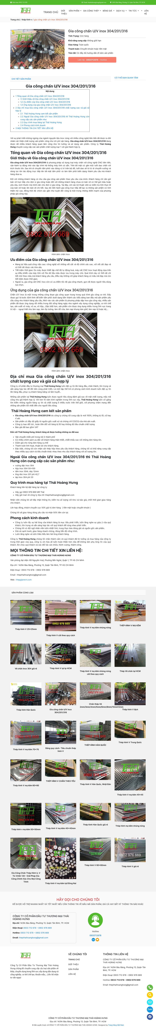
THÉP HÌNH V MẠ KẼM (130, 625)
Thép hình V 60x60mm (95, 865)
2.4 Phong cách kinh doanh (32, 125)
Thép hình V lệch (130, 709)
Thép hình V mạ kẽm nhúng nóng (95, 627)
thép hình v (27, 19)
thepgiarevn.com (24, 579)
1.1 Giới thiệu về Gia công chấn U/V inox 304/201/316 (44, 99)
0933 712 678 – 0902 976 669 (37, 928)
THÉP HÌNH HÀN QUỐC (95, 745)
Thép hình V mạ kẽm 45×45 (130, 794)
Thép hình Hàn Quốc (26, 710)
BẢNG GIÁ (108, 10)
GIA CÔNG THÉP (91, 10)
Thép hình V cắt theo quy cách (60, 635)
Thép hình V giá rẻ (130, 866)
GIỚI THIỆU (64, 12)
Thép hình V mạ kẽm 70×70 (26, 749)
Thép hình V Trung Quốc (130, 742)
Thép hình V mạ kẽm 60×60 (26, 785)
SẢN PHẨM (74, 10)
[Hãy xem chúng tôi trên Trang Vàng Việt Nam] (148, 995)
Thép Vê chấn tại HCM (130, 671)
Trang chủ (15, 19)
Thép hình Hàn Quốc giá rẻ (95, 824)
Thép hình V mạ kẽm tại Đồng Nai (60, 883)
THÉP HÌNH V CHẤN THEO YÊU (60, 781)
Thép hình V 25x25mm (26, 629)
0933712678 (92, 60)
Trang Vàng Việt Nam (116, 1025)
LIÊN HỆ (146, 12)
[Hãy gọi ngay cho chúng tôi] (148, 987)
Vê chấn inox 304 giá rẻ (26, 668)
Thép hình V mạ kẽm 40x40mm (61, 828)
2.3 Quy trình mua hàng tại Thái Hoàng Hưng (41, 122)
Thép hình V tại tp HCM (61, 668)
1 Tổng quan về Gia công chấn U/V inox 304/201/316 (39, 96)
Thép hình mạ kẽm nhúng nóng (130, 826)
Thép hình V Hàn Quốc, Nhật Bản (95, 784)
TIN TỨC (133, 10)
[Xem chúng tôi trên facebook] (148, 1017)
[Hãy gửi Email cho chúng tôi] (148, 1002)
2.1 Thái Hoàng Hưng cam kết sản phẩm (39, 113)
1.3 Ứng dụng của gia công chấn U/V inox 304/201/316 (45, 105)
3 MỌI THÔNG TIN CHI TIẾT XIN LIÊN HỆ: (34, 128)
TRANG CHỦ (50, 12)
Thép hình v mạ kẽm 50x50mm (25, 829)
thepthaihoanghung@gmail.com (33, 937)
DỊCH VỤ (120, 10)
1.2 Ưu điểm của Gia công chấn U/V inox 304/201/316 (45, 102)
